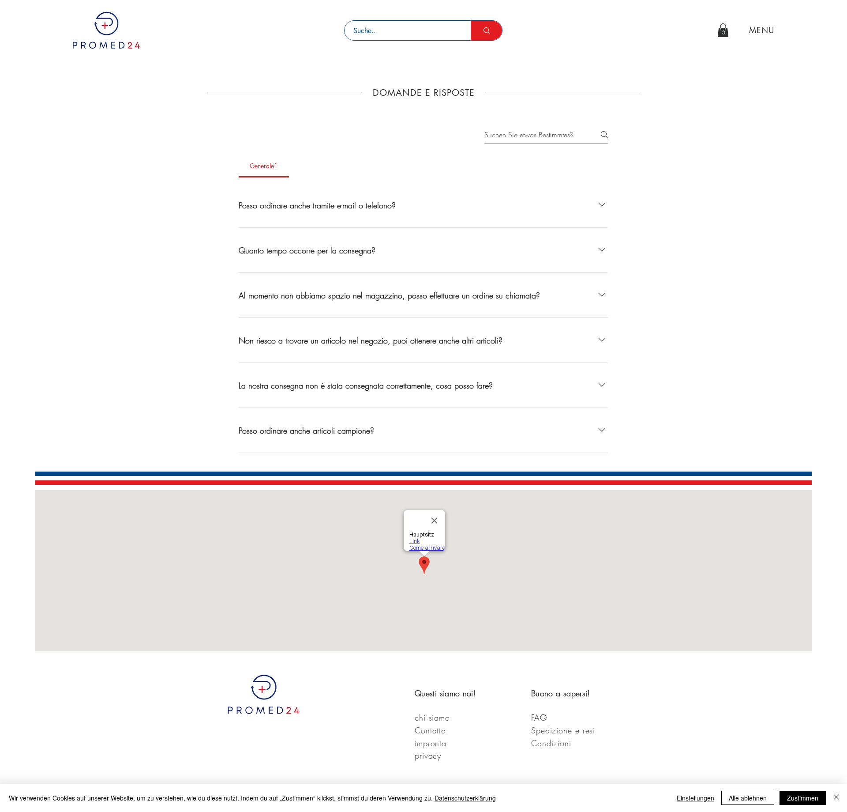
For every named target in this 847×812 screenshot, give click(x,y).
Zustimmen (802, 797)
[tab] (264, 166)
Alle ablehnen (748, 797)
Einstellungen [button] (695, 797)
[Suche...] (486, 30)
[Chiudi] (836, 798)
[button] (723, 30)
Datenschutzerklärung (465, 797)
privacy (428, 755)
